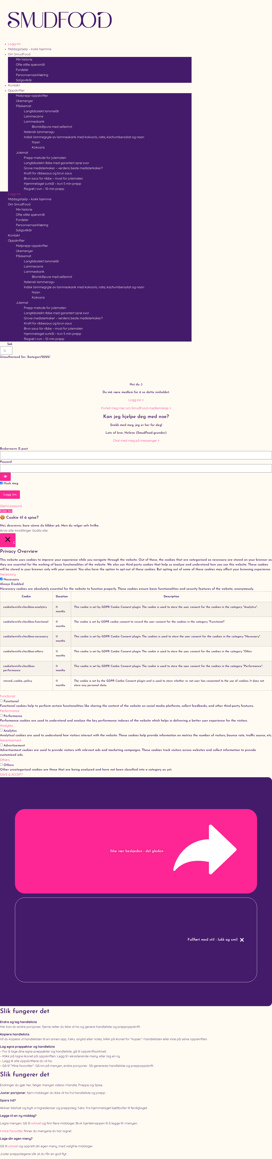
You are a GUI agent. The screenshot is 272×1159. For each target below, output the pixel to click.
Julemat (22, 152)
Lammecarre (33, 116)
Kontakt (14, 235)
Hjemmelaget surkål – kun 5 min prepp (52, 184)
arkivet (36, 1123)
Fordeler (22, 70)
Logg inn (14, 194)
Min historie (24, 59)
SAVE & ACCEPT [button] (11, 774)
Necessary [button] (8, 574)
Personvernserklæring (32, 75)
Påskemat (23, 106)
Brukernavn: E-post (14, 448)
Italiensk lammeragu (39, 132)
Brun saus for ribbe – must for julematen (53, 178)
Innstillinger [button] (23, 530)
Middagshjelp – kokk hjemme (29, 199)
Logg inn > (136, 400)
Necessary (11, 579)
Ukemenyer (24, 101)
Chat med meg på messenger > (136, 440)
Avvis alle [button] (7, 530)
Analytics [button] (6, 725)
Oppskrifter (16, 90)
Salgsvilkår (24, 80)
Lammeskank (34, 121)
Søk (9, 344)
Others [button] (5, 760)
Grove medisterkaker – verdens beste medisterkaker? (63, 168)
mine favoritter (12, 1131)
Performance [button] (9, 711)
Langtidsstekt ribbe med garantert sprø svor (56, 163)
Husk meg (10, 483)
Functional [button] (7, 696)
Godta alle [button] (40, 530)
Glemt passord (11, 506)
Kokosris (38, 147)
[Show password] (5, 477)
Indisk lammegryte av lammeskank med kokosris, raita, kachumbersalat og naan (84, 137)
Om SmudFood (19, 54)
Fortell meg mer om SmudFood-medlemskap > (136, 408)
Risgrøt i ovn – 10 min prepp (44, 189)
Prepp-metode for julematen (45, 158)
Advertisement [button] (10, 740)
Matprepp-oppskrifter (32, 96)
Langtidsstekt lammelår (41, 111)
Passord (6, 462)
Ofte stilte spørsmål (30, 64)
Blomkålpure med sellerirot (52, 127)
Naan (36, 142)
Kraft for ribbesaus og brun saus (48, 173)
